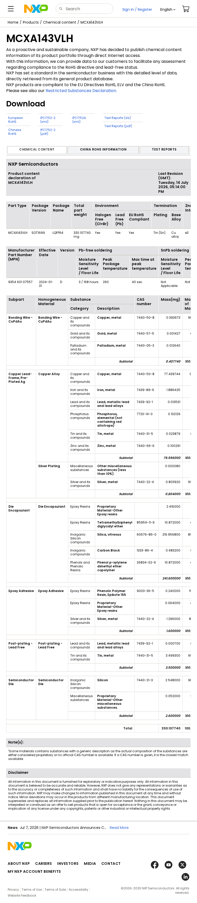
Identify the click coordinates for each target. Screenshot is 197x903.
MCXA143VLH (92, 22)
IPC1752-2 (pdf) (47, 132)
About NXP (19, 863)
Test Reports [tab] (164, 149)
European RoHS (15, 120)
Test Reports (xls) (117, 118)
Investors (68, 863)
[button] (168, 9)
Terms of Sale (55, 889)
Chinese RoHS (14, 132)
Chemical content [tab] (37, 149)
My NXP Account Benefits (34, 871)
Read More (119, 827)
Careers (43, 863)
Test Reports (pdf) (118, 126)
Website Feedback (22, 895)
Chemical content (59, 22)
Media (90, 863)
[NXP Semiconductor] (36, 9)
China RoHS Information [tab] (103, 149)
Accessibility (78, 889)
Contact (111, 863)
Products (31, 22)
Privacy (13, 889)
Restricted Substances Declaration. (81, 91)
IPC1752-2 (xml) (47, 120)
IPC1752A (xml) (79, 120)
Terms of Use (32, 889)
